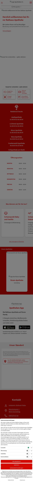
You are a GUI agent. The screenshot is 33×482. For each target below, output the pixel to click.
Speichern (16, 465)
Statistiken (3, 453)
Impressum (22, 480)
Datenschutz (11, 480)
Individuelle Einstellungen (16, 468)
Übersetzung (4, 450)
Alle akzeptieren (16, 461)
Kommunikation (4, 456)
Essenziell (3, 447)
